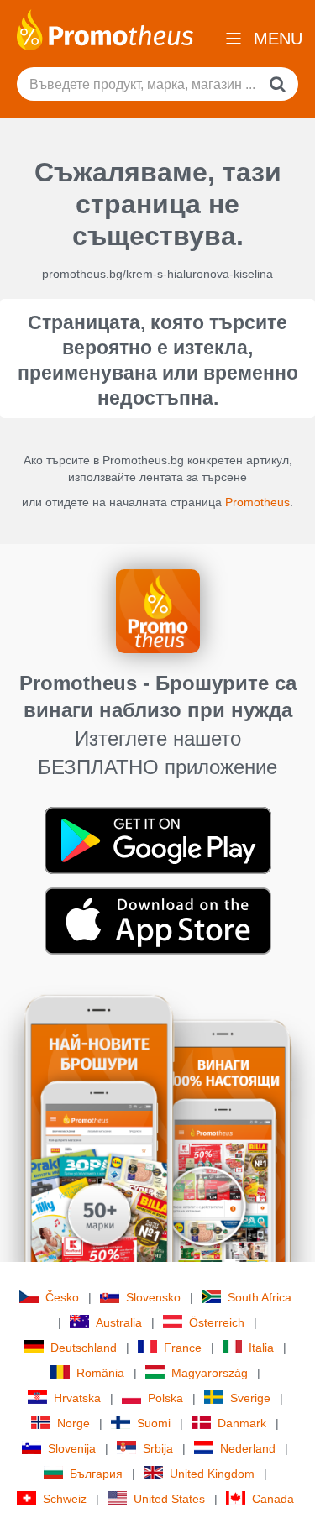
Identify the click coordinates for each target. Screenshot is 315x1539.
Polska (165, 1398)
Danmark (242, 1423)
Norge (73, 1423)
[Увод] (105, 28)
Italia (261, 1347)
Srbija (158, 1448)
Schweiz (65, 1498)
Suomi (154, 1423)
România (100, 1372)
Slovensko (153, 1297)
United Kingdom (212, 1473)
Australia (119, 1322)
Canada (273, 1498)
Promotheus (257, 502)
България (96, 1473)
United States (169, 1498)
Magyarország (209, 1372)
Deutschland (83, 1347)
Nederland (248, 1448)
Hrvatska (77, 1398)
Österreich (216, 1322)
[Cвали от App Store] (158, 920)
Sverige (250, 1398)
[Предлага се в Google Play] (158, 839)
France (183, 1347)
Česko (62, 1297)
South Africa (259, 1297)
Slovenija (72, 1448)
